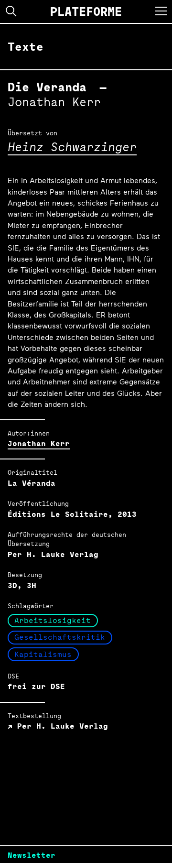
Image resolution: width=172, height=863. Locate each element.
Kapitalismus (43, 654)
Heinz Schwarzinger (72, 146)
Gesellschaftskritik (59, 637)
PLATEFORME (86, 11)
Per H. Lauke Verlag (60, 726)
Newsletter (31, 855)
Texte (25, 46)
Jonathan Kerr (39, 443)
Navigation (161, 11)
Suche (11, 11)
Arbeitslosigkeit (52, 620)
